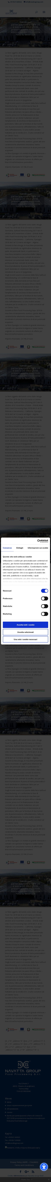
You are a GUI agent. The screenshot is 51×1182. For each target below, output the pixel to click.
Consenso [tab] (7, 548)
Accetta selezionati (25, 632)
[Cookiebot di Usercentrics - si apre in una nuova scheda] (37, 541)
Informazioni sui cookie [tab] (38, 548)
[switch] (44, 599)
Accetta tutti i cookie (25, 625)
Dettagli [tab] (19, 548)
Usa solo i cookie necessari (25, 639)
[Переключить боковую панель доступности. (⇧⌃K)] (44, 1167)
